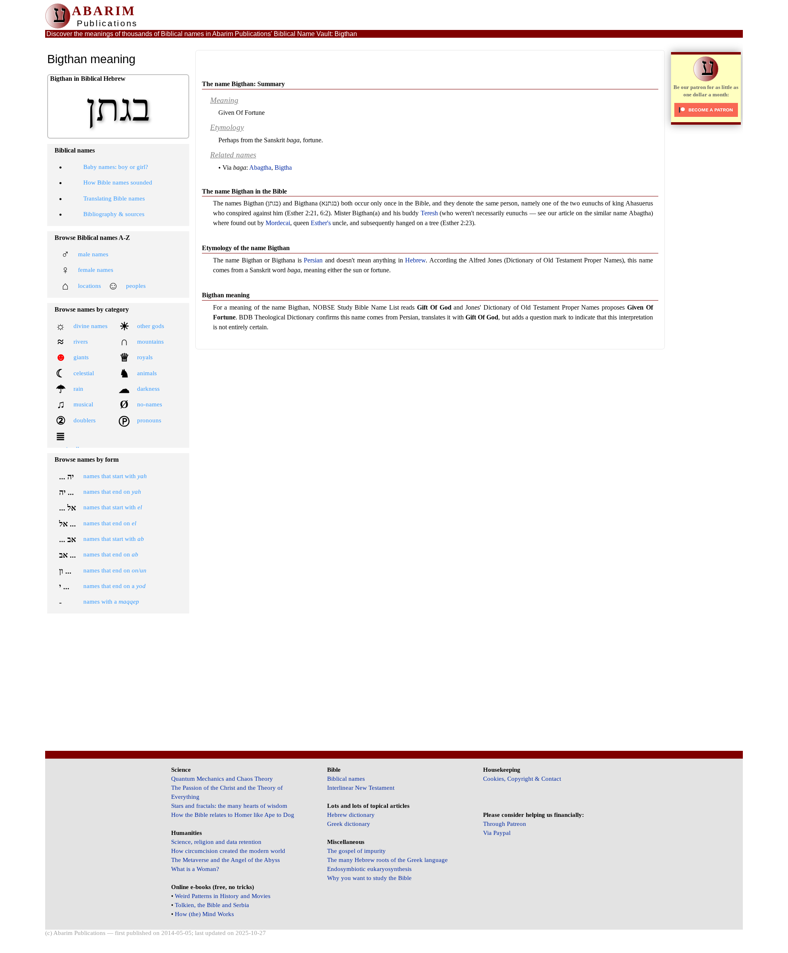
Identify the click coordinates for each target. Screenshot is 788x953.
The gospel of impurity (356, 851)
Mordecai (278, 222)
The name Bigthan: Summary (243, 83)
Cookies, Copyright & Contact (522, 778)
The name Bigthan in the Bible (244, 191)
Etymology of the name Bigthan (246, 247)
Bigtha (283, 167)
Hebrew (415, 260)
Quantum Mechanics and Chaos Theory (222, 778)
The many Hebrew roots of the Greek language (387, 860)
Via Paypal (497, 833)
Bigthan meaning (226, 295)
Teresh (429, 213)
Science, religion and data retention (216, 842)
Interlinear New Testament (360, 787)
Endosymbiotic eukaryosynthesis (369, 869)
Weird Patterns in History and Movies (222, 896)
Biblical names (346, 778)
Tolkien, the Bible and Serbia (212, 905)
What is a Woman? (195, 869)
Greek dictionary (348, 824)
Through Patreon (504, 824)
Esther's (321, 222)
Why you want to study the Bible (369, 878)
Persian (313, 260)
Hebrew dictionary (351, 815)
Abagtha (260, 167)
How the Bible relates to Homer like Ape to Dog (232, 815)
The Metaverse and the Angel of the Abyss (225, 860)
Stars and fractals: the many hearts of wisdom (229, 806)
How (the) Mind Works (204, 914)
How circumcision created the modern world (228, 851)
